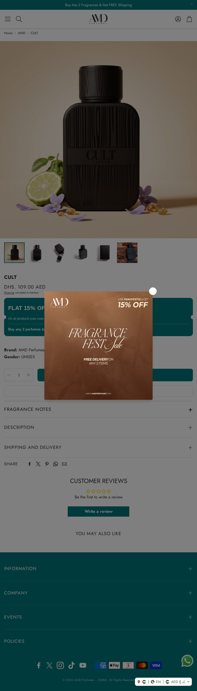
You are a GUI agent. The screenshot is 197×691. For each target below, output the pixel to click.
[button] (163, 682)
